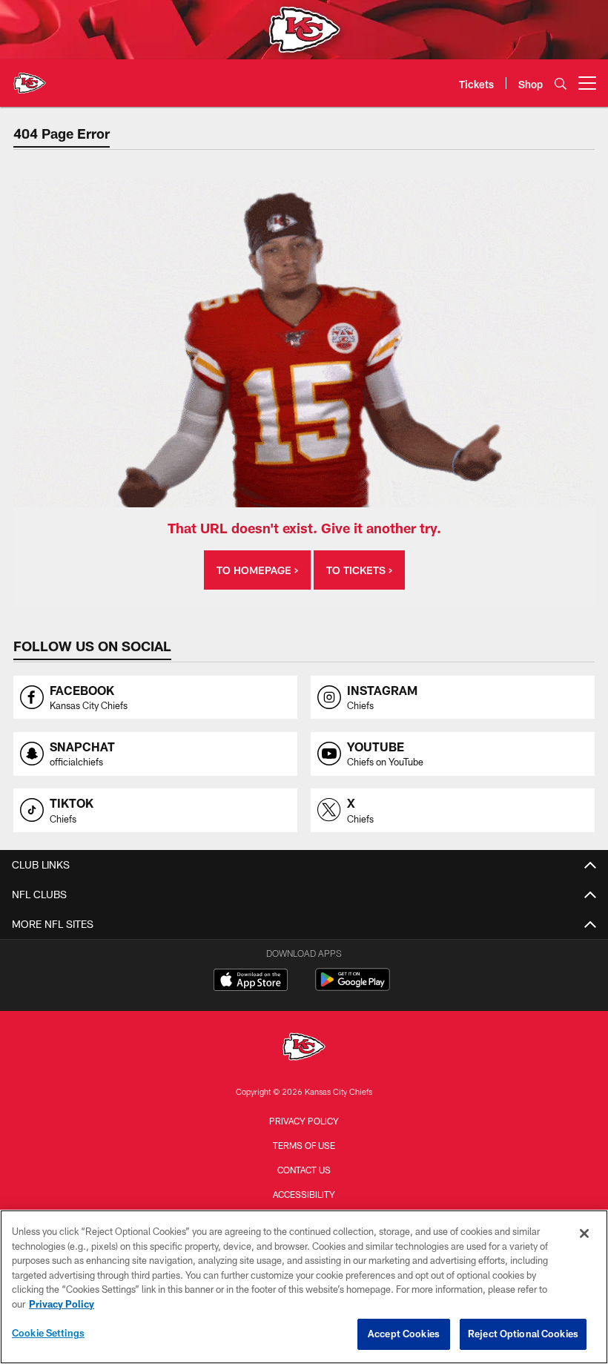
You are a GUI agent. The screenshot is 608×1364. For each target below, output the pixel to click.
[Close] (584, 1233)
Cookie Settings (48, 1333)
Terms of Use (304, 1145)
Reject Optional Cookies (523, 1334)
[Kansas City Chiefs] (304, 1048)
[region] (304, 1287)
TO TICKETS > (359, 570)
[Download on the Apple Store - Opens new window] (250, 981)
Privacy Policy (304, 1121)
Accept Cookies (404, 1334)
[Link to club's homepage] (29, 77)
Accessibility (304, 1194)
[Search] (560, 83)
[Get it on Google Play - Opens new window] (352, 987)
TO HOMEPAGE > (257, 570)
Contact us (304, 1169)
